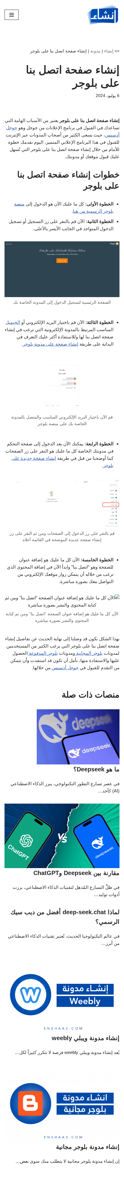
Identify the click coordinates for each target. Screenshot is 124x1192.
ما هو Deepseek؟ (96, 769)
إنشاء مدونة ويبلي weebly (85, 1038)
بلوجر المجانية (89, 653)
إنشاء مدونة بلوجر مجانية (87, 1146)
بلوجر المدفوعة (43, 653)
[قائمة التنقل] (12, 15)
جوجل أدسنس (65, 667)
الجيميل (12, 322)
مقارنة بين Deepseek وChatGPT (76, 873)
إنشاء (108, 51)
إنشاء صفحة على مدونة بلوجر (50, 344)
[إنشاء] (102, 14)
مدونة (95, 51)
